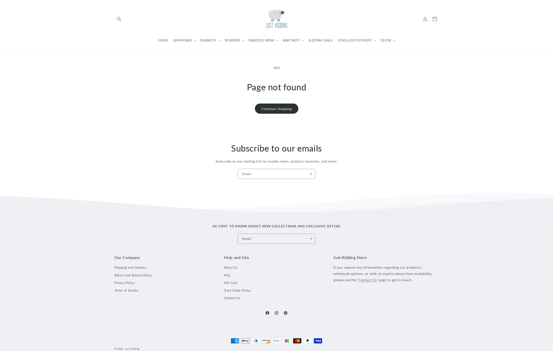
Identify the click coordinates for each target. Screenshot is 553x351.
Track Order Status (237, 290)
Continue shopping (276, 109)
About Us (231, 268)
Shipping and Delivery (130, 268)
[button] (119, 19)
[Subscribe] (310, 174)
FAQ (227, 275)
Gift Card (230, 283)
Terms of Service (126, 290)
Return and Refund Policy (133, 275)
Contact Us (232, 298)
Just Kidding (132, 348)
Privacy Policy (124, 283)
